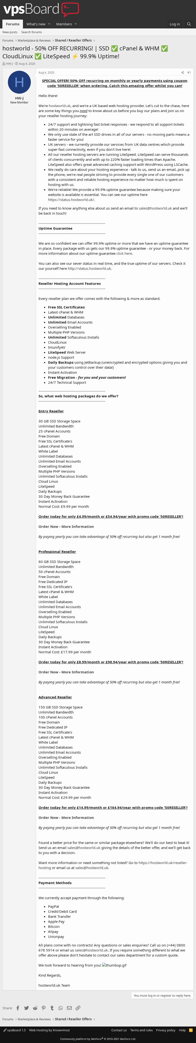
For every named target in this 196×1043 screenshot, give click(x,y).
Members (64, 24)
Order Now (48, 526)
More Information (77, 526)
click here (124, 253)
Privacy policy (165, 1030)
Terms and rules (141, 1030)
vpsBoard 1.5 (16, 1030)
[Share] (183, 73)
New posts (9, 32)
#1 (189, 72)
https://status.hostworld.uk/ (71, 199)
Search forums (31, 32)
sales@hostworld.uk (155, 208)
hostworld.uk (60, 105)
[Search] (189, 24)
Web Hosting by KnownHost (49, 1030)
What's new (36, 24)
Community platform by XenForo (98, 1039)
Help (182, 1030)
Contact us (119, 1030)
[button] (49, 24)
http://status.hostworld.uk (89, 268)
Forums (12, 24)
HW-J (9, 63)
